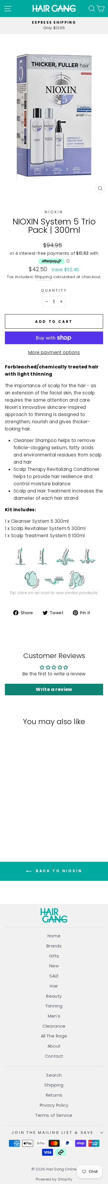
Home (54, 936)
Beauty (54, 996)
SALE (54, 976)
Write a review (54, 689)
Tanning (54, 1006)
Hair (54, 986)
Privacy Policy (54, 1105)
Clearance (54, 1026)
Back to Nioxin (58, 870)
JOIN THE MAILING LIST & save (52, 1132)
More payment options (54, 352)
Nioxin (54, 211)
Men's (54, 1016)
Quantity (54, 290)
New (54, 966)
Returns (54, 1095)
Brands (54, 946)
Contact (54, 1056)
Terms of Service (53, 1115)
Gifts (54, 956)
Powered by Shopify (54, 1179)
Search (54, 1075)
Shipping (43, 277)
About (54, 1046)
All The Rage (54, 1036)
